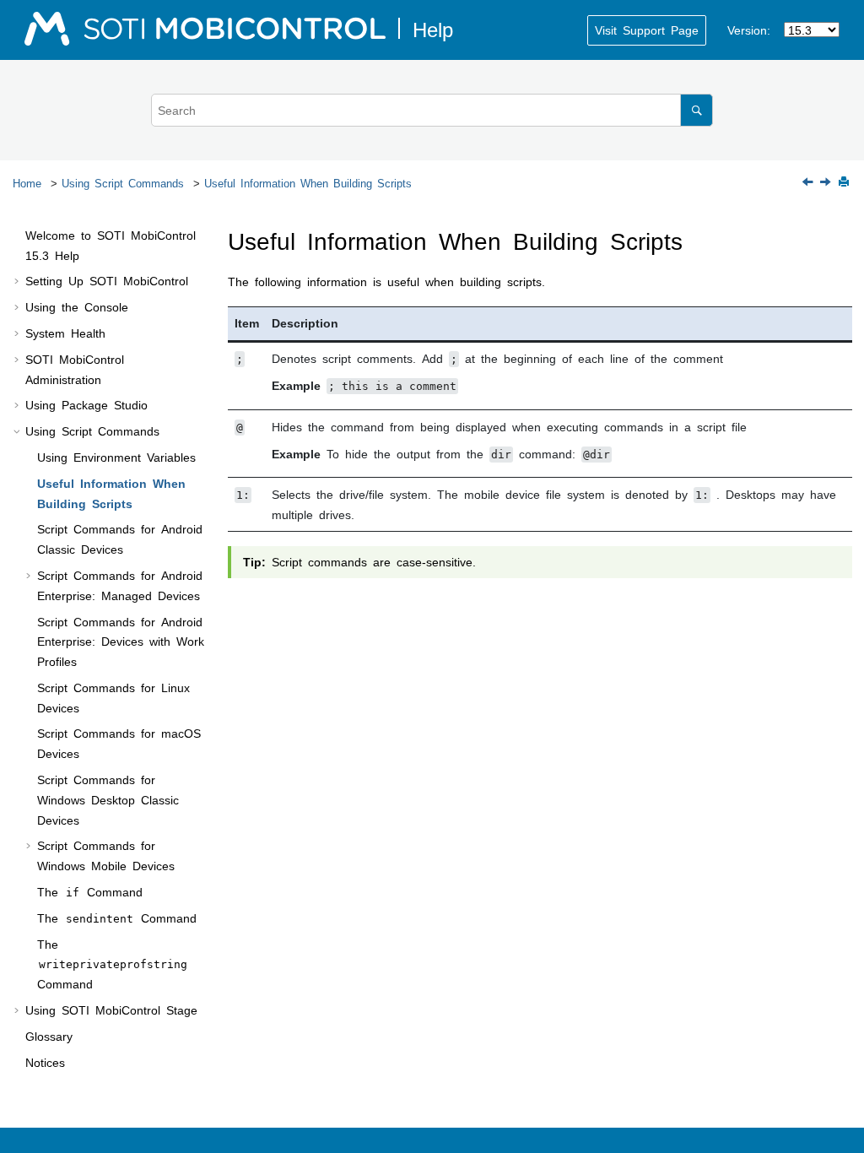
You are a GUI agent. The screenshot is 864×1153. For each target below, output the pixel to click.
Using (111, 1009)
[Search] (696, 110)
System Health (65, 332)
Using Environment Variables (116, 457)
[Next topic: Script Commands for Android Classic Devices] (827, 182)
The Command (90, 891)
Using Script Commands (123, 182)
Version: (748, 29)
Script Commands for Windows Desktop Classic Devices (108, 799)
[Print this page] (845, 182)
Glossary (49, 1036)
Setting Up (106, 280)
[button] (18, 235)
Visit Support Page (647, 29)
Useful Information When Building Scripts (308, 182)
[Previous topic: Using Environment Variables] (809, 182)
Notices (45, 1062)
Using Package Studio (86, 404)
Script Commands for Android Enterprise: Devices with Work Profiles (120, 641)
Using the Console (76, 306)
